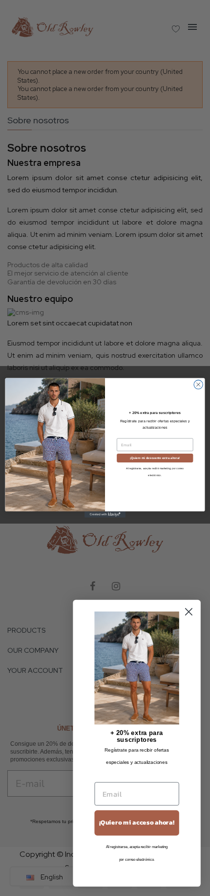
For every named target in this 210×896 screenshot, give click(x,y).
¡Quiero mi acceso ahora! (137, 822)
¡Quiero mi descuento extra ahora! (155, 458)
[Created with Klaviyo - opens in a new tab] (105, 515)
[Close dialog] (198, 384)
